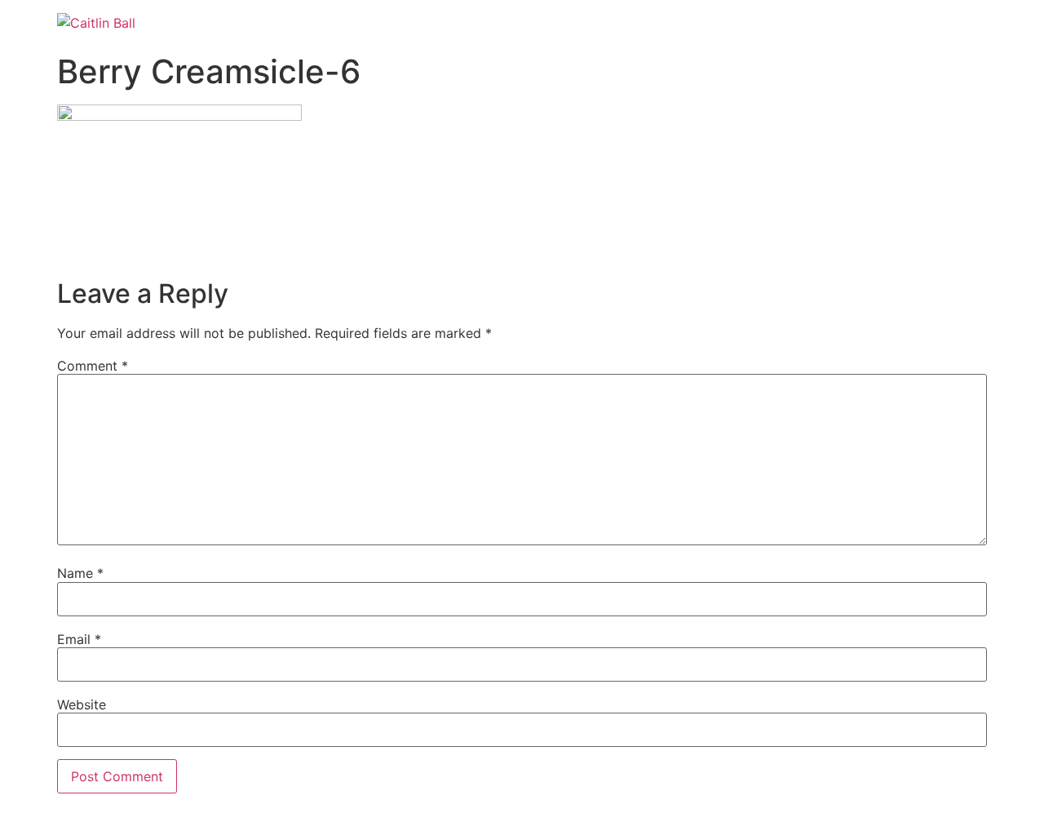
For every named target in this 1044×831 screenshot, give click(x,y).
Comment (92, 365)
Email (79, 639)
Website (81, 704)
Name (80, 573)
